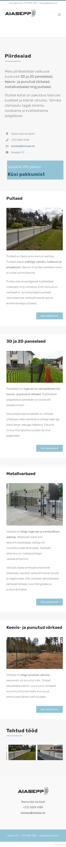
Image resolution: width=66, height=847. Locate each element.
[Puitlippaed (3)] (34, 209)
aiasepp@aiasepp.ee (48, 3)
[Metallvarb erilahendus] (34, 484)
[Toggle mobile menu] (59, 14)
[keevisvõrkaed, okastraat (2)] (34, 638)
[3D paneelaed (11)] (34, 352)
